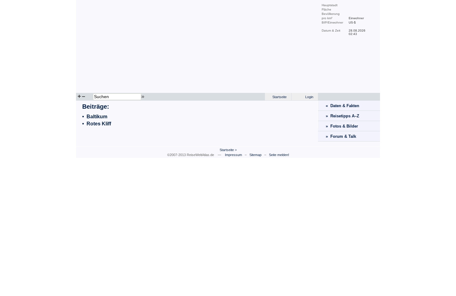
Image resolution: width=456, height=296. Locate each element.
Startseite (279, 97)
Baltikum (97, 116)
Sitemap (255, 155)
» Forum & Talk (341, 136)
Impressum (233, 155)
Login (309, 97)
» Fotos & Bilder (342, 126)
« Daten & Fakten (342, 105)
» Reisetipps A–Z (342, 116)
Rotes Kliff (99, 123)
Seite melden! (279, 155)
